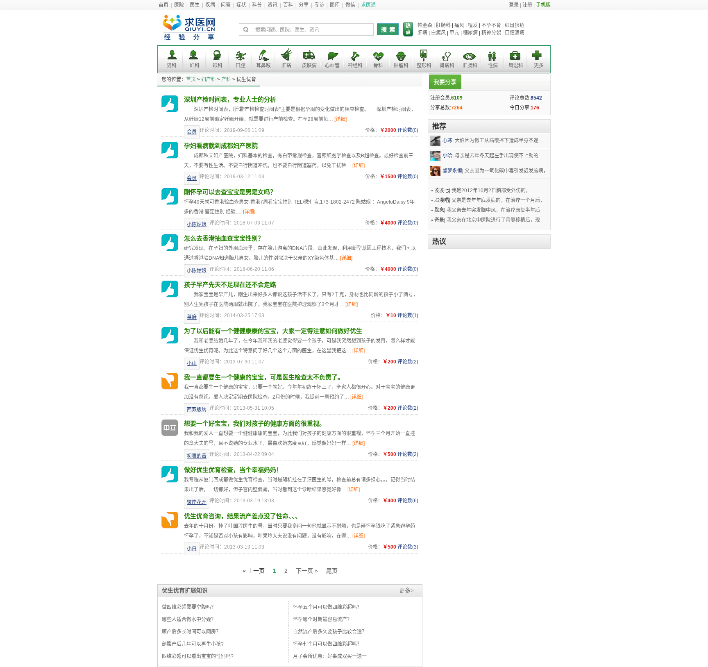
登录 (514, 5)
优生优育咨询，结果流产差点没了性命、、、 (242, 516)
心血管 (332, 65)
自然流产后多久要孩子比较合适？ (330, 632)
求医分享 (189, 29)
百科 (288, 5)
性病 (493, 65)
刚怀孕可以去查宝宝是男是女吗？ (230, 191)
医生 (195, 5)
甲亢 (454, 33)
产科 (226, 79)
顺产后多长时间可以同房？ (191, 632)
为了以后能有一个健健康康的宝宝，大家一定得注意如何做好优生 (273, 330)
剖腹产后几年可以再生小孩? (193, 644)
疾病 (210, 5)
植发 (473, 25)
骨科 (378, 65)
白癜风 (438, 33)
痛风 (459, 25)
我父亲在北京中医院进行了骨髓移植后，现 (493, 220)
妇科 (195, 65)
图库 (335, 5)
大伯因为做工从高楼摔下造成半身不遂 (496, 140)
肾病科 (447, 65)
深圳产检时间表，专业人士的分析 (230, 99)
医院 (179, 5)
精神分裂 (491, 33)
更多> (406, 591)
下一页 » (307, 570)
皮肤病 (309, 65)
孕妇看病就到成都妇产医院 (221, 145)
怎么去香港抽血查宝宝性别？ (224, 238)
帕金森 (425, 25)
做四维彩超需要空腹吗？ (189, 607)
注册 (527, 5)
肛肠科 (443, 25)
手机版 (543, 5)
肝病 (422, 33)
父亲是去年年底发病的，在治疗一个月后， (498, 200)
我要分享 (444, 82)
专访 (319, 5)
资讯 (272, 5)
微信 (350, 5)
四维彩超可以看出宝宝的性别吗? (198, 656)
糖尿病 (470, 33)
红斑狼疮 (514, 25)
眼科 (217, 65)
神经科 (355, 65)
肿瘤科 (401, 65)
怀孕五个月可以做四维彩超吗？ (327, 607)
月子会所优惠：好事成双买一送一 (330, 656)
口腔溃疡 (514, 33)
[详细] (340, 119)
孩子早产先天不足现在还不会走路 (230, 284)
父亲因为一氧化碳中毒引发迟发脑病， (506, 171)
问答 (226, 5)
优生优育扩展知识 (185, 591)
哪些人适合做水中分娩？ (189, 619)
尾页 (332, 570)
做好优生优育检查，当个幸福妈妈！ (233, 469)
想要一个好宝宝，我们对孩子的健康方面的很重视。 (254, 423)
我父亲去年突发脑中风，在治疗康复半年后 (493, 210)
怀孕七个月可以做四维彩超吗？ (327, 644)
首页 (163, 5)
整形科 (424, 65)
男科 (172, 65)
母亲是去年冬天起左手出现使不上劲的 (496, 156)
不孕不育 (491, 25)
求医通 (368, 5)
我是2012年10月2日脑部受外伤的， (491, 190)
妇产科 (208, 79)
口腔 (240, 65)
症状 (241, 5)
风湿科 (515, 65)
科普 (257, 5)
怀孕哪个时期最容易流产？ (322, 619)
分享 (304, 5)
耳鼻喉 (263, 65)
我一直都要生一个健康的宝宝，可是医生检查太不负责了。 (264, 377)
